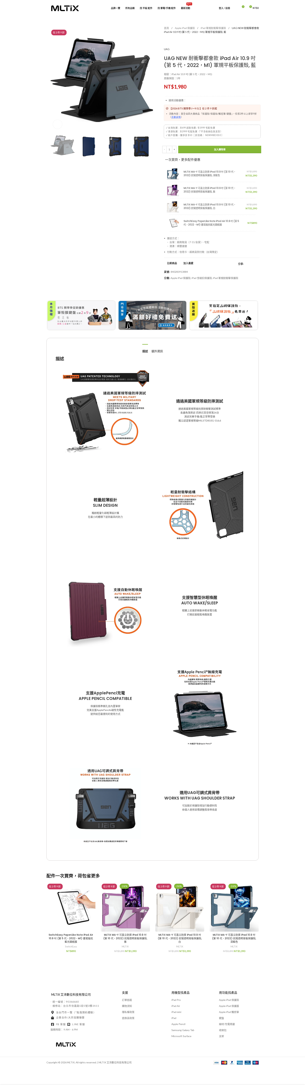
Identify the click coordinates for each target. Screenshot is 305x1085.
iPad (173, 1017)
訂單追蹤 (127, 999)
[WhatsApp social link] (259, 264)
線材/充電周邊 (227, 1024)
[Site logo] (65, 7)
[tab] (145, 349)
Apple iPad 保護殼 (185, 27)
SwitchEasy (71, 946)
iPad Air (175, 1005)
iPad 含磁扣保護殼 (202, 277)
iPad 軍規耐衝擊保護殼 (213, 27)
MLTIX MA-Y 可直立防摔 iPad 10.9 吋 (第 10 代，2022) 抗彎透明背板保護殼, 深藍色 (210, 173)
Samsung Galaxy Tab (182, 1030)
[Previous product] (166, 41)
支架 (221, 1036)
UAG (167, 49)
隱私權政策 (128, 1011)
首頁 (167, 27)
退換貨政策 (128, 1017)
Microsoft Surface (181, 1036)
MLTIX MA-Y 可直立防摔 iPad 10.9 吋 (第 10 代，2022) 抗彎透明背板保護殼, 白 (210, 206)
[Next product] (175, 41)
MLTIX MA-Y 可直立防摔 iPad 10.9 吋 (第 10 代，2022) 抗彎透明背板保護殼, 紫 (210, 189)
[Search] (235, 8)
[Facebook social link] (246, 264)
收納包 (222, 1030)
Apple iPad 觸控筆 (229, 1011)
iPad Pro (176, 999)
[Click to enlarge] (57, 124)
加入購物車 (220, 149)
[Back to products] (170, 41)
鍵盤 (221, 1017)
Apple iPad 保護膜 (229, 1005)
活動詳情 (176, 117)
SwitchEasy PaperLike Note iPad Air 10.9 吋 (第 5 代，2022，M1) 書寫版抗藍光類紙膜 (211, 222)
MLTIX (125, 946)
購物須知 (127, 1005)
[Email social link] (254, 264)
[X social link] (250, 264)
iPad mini (176, 1011)
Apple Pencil (178, 1024)
